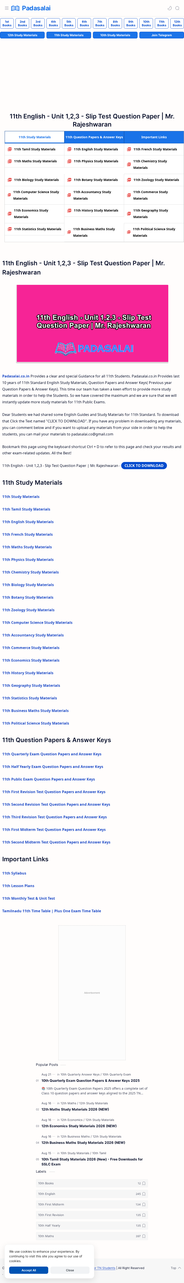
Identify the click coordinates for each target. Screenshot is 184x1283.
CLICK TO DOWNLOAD (144, 465)
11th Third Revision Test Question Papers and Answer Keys (54, 816)
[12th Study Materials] (93, 1103)
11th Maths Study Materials (35, 161)
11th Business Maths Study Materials (94, 232)
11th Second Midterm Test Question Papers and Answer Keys (56, 842)
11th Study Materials (68, 35)
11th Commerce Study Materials (150, 195)
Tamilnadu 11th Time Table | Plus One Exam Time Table (51, 910)
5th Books (68, 23)
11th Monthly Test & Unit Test (28, 898)
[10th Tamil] (99, 1153)
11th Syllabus (14, 873)
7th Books (99, 23)
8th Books (115, 23)
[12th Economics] (73, 1120)
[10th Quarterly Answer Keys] (81, 1074)
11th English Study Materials (96, 149)
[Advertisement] (92, 992)
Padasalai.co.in (16, 376)
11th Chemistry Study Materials (150, 164)
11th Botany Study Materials (96, 180)
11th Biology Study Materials (36, 180)
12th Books (177, 23)
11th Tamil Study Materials (34, 149)
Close (70, 1270)
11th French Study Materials (155, 149)
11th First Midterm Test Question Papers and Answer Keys (54, 829)
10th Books (146, 23)
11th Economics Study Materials (31, 213)
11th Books (161, 23)
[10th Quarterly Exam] (117, 1074)
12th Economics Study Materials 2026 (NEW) (79, 1126)
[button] (169, 8)
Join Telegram (161, 35)
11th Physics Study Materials (96, 161)
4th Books (53, 23)
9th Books (130, 23)
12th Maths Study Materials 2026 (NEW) (75, 1109)
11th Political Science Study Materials (154, 232)
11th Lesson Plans (18, 885)
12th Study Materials (22, 35)
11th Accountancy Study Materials (92, 195)
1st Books (6, 23)
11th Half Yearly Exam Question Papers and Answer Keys (52, 766)
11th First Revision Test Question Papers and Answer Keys (53, 791)
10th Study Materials (115, 35)
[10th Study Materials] (76, 1153)
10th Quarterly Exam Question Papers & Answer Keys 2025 (91, 1080)
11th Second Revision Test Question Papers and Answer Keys (56, 804)
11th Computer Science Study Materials (36, 195)
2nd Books (22, 23)
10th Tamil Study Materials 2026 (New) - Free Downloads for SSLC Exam (92, 1162)
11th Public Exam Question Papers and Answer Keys (48, 779)
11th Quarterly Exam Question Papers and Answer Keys (51, 754)
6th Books (84, 23)
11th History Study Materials (96, 210)
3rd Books (37, 23)
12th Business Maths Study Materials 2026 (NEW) (83, 1142)
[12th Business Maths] (76, 1136)
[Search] (177, 8)
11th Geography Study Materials (150, 213)
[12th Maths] (69, 1103)
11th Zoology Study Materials (156, 180)
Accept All (29, 1270)
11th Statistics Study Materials (37, 229)
